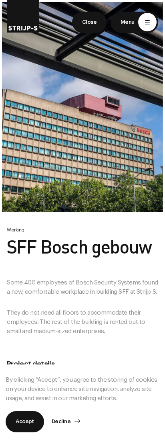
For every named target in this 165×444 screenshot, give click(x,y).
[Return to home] (23, 16)
